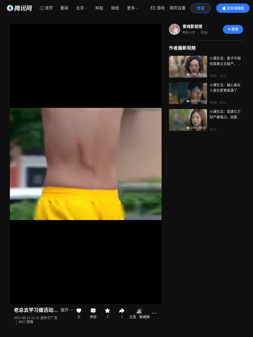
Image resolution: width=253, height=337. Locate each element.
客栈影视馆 (192, 26)
